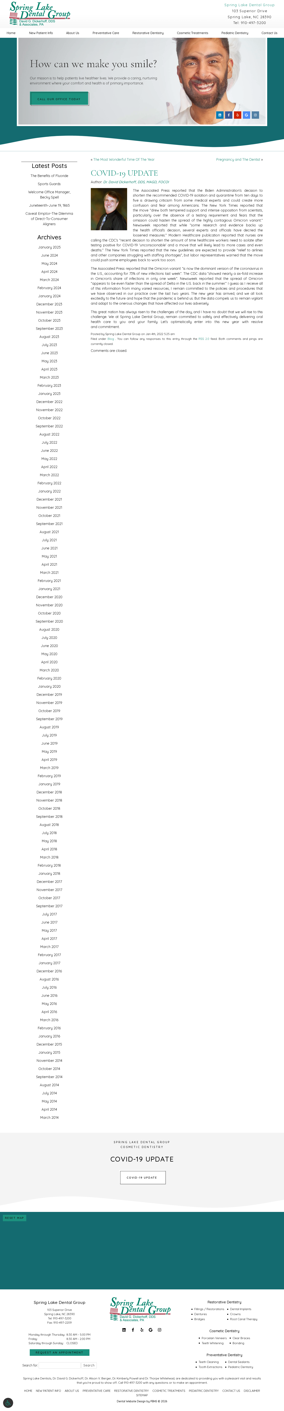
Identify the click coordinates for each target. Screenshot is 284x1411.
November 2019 (49, 702)
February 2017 (49, 955)
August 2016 (49, 979)
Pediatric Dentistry (234, 32)
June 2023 (49, 353)
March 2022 (49, 475)
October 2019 (49, 711)
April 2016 (49, 1012)
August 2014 (49, 1085)
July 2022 (49, 442)
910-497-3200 (253, 23)
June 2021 (49, 548)
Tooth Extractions (210, 1367)
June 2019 (49, 743)
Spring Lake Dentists (37, 1378)
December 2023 (49, 304)
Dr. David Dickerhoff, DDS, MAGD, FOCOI (136, 182)
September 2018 (49, 816)
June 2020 (49, 646)
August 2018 (49, 824)
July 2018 (49, 833)
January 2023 (49, 393)
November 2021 (49, 507)
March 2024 (49, 280)
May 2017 (49, 930)
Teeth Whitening (213, 1343)
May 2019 (49, 751)
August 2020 (49, 629)
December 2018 (49, 792)
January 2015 (49, 1052)
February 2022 (49, 483)
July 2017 (49, 914)
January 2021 (49, 589)
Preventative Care (106, 32)
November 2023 (49, 312)
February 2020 (49, 678)
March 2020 (49, 670)
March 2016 (49, 1020)
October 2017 (49, 898)
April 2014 (49, 1109)
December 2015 (49, 1044)
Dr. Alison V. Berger (98, 1378)
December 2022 (49, 402)
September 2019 (49, 719)
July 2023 (49, 345)
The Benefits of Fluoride (49, 176)
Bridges (199, 1319)
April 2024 (49, 271)
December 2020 (49, 597)
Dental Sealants (239, 1362)
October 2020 (49, 613)
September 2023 (49, 328)
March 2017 (49, 946)
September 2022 (49, 426)
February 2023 (49, 385)
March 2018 (49, 857)
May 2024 (49, 263)
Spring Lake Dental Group (249, 5)
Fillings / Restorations (209, 1309)
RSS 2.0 (204, 339)
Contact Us (231, 1391)
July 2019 (49, 735)
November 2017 (49, 890)
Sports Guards (49, 184)
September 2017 (49, 906)
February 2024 (49, 288)
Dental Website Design (131, 1401)
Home (11, 32)
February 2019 (49, 776)
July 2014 (49, 1093)
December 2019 (49, 694)
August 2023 (49, 336)
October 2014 (49, 1068)
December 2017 (49, 881)
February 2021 (49, 580)
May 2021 (49, 556)
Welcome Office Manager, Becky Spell (49, 194)
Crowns (235, 1314)
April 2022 (49, 467)
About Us (72, 32)
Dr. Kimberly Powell (125, 1378)
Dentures (200, 1314)
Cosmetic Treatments (192, 32)
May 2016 (49, 1003)
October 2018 (49, 808)
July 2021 (49, 540)
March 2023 (49, 377)
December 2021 (49, 499)
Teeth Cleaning (209, 1362)
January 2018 (49, 873)
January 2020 (49, 686)
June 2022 (49, 450)
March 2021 (49, 572)
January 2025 (49, 247)
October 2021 (49, 515)
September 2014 (49, 1077)
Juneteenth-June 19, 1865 (49, 205)
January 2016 (49, 1036)
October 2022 (49, 418)
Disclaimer (252, 1391)
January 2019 (49, 784)
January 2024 (49, 296)
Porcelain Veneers (214, 1338)
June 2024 (49, 255)
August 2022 (49, 434)
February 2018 (49, 865)
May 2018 (49, 841)
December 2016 (49, 971)
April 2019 (49, 759)
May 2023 (49, 361)
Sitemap (142, 1395)
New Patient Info (41, 32)
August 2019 (49, 727)
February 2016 (49, 1028)
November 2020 (49, 605)
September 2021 (49, 524)
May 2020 (49, 654)
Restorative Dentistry (148, 32)
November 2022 (49, 410)
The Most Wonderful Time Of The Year (124, 159)
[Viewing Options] (8, 1403)
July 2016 (49, 987)
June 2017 (49, 922)
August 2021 (49, 532)
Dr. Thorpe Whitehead (159, 1378)
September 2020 (49, 621)
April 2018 (49, 849)
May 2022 (49, 458)
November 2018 (49, 800)
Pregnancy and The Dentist (238, 159)
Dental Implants (240, 1309)
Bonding (238, 1343)
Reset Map (14, 1218)
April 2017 (49, 938)
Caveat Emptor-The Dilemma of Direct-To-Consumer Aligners (49, 218)
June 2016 (49, 995)
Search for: (30, 1365)
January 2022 (49, 491)
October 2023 (49, 320)
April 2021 (49, 564)
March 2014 (49, 1117)
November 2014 (49, 1060)
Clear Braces (241, 1338)
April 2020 (49, 662)
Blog (111, 339)
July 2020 (49, 637)
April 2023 (49, 369)
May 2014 (49, 1101)
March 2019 (49, 768)
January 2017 (49, 963)
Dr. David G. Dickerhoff (68, 1378)
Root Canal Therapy (243, 1319)
